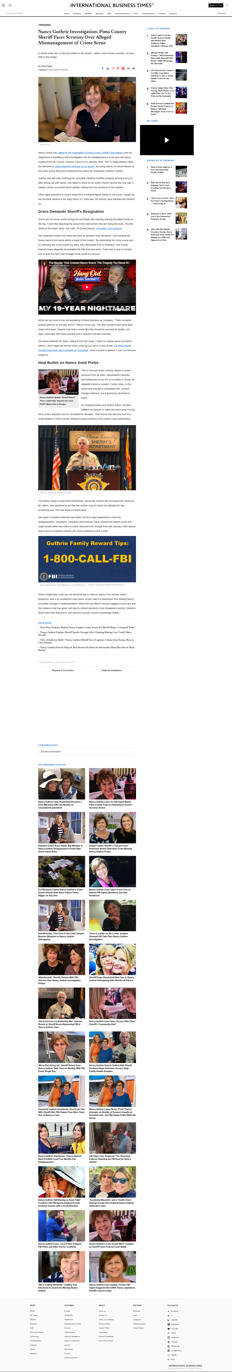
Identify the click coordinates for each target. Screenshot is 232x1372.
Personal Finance (122, 13)
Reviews (173, 13)
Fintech (67, 1354)
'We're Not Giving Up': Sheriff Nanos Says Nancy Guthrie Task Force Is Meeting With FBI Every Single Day (61, 1068)
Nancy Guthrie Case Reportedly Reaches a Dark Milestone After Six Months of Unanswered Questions (60, 805)
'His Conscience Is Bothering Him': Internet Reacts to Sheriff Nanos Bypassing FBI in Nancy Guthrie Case (60, 1024)
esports (67, 1345)
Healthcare (68, 1320)
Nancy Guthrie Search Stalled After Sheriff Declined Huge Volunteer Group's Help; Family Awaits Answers (110, 1068)
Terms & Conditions (106, 1320)
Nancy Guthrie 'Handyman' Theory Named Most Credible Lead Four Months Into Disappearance (59, 1159)
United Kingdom (139, 1324)
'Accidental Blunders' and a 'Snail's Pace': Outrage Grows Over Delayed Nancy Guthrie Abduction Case (111, 1203)
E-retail (67, 1311)
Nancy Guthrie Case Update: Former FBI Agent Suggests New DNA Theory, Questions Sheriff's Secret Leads (112, 1288)
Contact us (103, 1315)
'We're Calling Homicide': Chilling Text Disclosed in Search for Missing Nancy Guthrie (58, 1288)
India (135, 1315)
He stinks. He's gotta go (109, 228)
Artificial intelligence (72, 1336)
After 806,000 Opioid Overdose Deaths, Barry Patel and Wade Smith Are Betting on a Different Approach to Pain (162, 234)
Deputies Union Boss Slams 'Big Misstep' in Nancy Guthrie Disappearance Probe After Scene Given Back (60, 849)
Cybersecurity (69, 1332)
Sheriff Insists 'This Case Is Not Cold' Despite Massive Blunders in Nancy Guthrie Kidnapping (61, 936)
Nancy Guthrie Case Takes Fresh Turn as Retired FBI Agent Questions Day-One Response (110, 892)
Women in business (72, 1341)
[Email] (128, 68)
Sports (32, 1349)
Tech (136, 13)
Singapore (137, 1320)
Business (99, 13)
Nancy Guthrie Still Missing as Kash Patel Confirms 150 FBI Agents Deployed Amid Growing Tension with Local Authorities (59, 1203)
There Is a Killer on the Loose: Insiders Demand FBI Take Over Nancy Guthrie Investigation (108, 936)
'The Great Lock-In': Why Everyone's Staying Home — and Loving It (162, 201)
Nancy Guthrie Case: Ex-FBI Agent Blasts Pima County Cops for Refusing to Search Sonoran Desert (110, 805)
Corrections (103, 1332)
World (66, 13)
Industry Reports (70, 1358)
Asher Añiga (46, 66)
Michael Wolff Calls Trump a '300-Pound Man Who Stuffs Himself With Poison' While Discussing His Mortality (162, 58)
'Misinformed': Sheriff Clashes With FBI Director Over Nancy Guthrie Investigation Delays (59, 980)
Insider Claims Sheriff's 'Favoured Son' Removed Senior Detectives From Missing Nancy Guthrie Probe (110, 849)
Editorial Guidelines (112, 670)
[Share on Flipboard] (118, 68)
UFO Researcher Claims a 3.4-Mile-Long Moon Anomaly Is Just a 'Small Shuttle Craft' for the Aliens (162, 75)
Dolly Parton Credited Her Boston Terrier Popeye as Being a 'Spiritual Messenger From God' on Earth (162, 108)
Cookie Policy (104, 1328)
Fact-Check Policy (106, 1341)
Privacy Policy (104, 1324)
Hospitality (68, 1315)
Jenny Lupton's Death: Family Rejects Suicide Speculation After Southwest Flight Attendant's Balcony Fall (161, 40)
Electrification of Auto (72, 1324)
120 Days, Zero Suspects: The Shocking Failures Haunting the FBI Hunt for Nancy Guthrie (110, 1159)
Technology (34, 1336)
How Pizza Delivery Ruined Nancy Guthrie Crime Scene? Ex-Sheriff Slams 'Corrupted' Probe (87, 627)
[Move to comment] (133, 68)
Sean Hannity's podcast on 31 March (74, 166)
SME (109, 13)
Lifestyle (162, 13)
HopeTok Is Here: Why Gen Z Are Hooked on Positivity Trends (161, 216)
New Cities (68, 1349)
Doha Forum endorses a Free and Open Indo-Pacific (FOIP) (161, 169)
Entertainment (148, 13)
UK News (77, 13)
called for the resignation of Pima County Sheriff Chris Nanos (90, 152)
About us (102, 1311)
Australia (136, 1311)
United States (138, 1328)
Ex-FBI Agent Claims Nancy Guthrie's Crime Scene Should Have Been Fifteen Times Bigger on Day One (60, 892)
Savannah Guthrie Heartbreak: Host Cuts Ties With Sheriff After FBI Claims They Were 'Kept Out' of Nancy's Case (61, 1112)
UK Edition (222, 13)
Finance (67, 1328)
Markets (88, 13)
